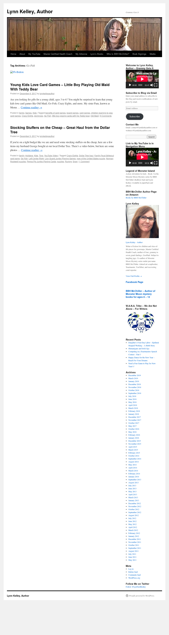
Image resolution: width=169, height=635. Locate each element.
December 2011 (134, 539)
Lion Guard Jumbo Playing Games (60, 158)
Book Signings (139, 53)
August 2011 (133, 551)
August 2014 (133, 461)
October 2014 (133, 455)
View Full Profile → (134, 276)
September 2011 (134, 548)
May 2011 (132, 560)
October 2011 (133, 545)
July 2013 (132, 485)
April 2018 (132, 405)
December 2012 (134, 503)
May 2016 (132, 432)
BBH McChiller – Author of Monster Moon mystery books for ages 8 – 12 (140, 293)
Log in (131, 568)
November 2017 (134, 420)
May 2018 (132, 402)
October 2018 (133, 390)
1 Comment (84, 161)
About (22, 53)
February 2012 (134, 533)
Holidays (29, 155)
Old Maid (95, 115)
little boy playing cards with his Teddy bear (71, 115)
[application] (142, 79)
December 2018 (134, 384)
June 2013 (132, 488)
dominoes (38, 115)
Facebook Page (134, 282)
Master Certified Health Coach (58, 53)
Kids (35, 112)
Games (28, 112)
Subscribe (134, 116)
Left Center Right (36, 158)
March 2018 (133, 408)
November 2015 (134, 443)
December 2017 (134, 417)
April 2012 (132, 527)
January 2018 (133, 414)
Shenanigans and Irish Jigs (138, 348)
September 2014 (134, 458)
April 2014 (132, 467)
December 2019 (134, 375)
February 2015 (134, 452)
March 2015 (133, 449)
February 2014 (134, 473)
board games (73, 112)
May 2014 (132, 464)
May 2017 (132, 426)
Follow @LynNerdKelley (136, 586)
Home (13, 53)
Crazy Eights (27, 115)
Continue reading (31, 107)
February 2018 (134, 411)
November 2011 (134, 542)
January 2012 (133, 536)
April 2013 (132, 494)
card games (85, 112)
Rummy (68, 161)
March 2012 (133, 530)
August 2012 (133, 515)
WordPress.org (134, 577)
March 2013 (133, 497)
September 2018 (134, 393)
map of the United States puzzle (91, 158)
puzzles (60, 161)
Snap (75, 161)
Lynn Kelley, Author (30, 11)
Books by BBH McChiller (136, 197)
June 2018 (132, 399)
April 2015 (132, 446)
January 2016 (133, 437)
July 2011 (132, 554)
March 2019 (133, 378)
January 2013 (133, 500)
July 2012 (132, 518)
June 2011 (132, 557)
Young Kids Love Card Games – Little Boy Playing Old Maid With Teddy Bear (60, 86)
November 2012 (134, 506)
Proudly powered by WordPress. (142, 595)
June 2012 (132, 521)
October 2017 (133, 423)
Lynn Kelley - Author (134, 242)
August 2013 (133, 482)
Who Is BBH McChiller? (118, 53)
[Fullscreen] (155, 85)
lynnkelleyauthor (47, 93)
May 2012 (132, 524)
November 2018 (134, 387)
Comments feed (134, 574)
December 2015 (134, 440)
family (21, 112)
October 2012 (133, 509)
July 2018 (132, 396)
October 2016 (133, 429)
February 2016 (134, 434)
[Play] (130, 85)
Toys (41, 155)
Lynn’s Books (96, 53)
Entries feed (133, 571)
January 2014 (133, 476)
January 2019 (133, 381)
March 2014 (133, 470)
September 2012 (134, 512)
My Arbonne (81, 53)
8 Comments (106, 115)
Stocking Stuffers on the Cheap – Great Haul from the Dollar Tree (60, 129)
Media (152, 53)
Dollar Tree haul (86, 155)
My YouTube (34, 53)
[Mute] (151, 85)
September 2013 (134, 479)
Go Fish (47, 115)
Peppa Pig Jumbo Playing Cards (41, 161)
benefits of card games (55, 112)
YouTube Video (51, 155)
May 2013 (132, 491)
